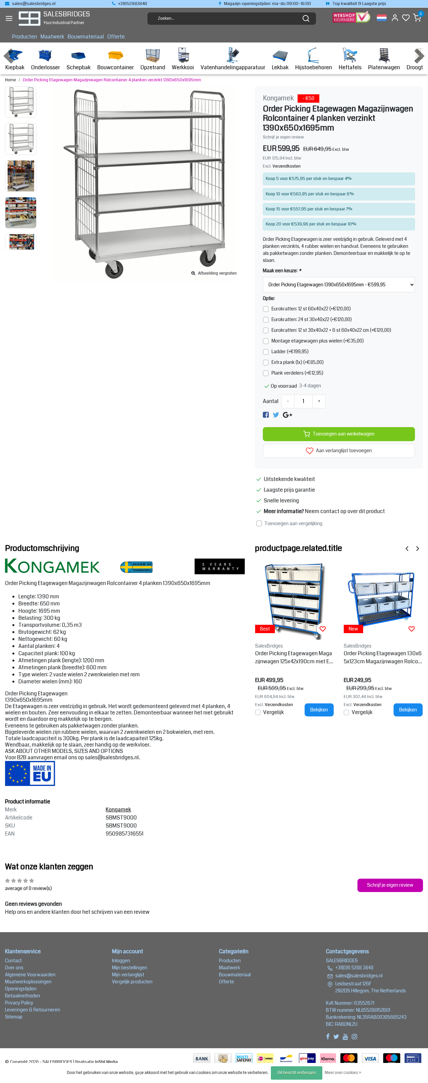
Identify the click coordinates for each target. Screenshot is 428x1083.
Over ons (14, 967)
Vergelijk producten (132, 981)
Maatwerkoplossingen (28, 981)
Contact (13, 960)
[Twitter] (276, 415)
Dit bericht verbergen (297, 1073)
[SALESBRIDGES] (29, 18)
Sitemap (13, 1016)
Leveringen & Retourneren (32, 1009)
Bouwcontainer (115, 67)
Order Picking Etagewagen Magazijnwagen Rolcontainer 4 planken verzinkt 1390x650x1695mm (112, 80)
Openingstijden (20, 988)
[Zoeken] (306, 18)
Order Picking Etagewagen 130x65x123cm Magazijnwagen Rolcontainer (383, 658)
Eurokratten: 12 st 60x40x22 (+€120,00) (311, 308)
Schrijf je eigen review (283, 137)
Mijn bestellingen (129, 967)
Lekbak (280, 67)
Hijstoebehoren (313, 67)
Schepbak (79, 67)
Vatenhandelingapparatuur (233, 67)
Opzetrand (152, 67)
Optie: (269, 298)
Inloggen (121, 960)
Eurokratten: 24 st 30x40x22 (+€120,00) (312, 319)
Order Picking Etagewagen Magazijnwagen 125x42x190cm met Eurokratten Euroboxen (294, 658)
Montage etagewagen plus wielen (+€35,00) (318, 340)
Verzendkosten (287, 166)
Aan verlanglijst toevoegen (343, 450)
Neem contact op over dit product (345, 511)
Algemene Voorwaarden (30, 974)
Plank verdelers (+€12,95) (297, 373)
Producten (24, 36)
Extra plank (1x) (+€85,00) (298, 362)
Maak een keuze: (282, 270)
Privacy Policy (19, 1002)
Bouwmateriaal (86, 36)
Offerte (116, 36)
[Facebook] (266, 415)
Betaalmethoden (22, 995)
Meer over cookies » (343, 1073)
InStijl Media (106, 1062)
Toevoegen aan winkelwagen (343, 433)
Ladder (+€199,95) (290, 351)
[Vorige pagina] (407, 548)
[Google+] (287, 415)
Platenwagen (384, 67)
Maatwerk (52, 36)
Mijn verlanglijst (128, 974)
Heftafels (350, 67)
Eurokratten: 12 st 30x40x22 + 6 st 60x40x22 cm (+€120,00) (331, 330)
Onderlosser (45, 67)
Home (10, 80)
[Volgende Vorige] (418, 548)
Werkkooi (183, 67)
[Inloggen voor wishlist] (323, 629)
